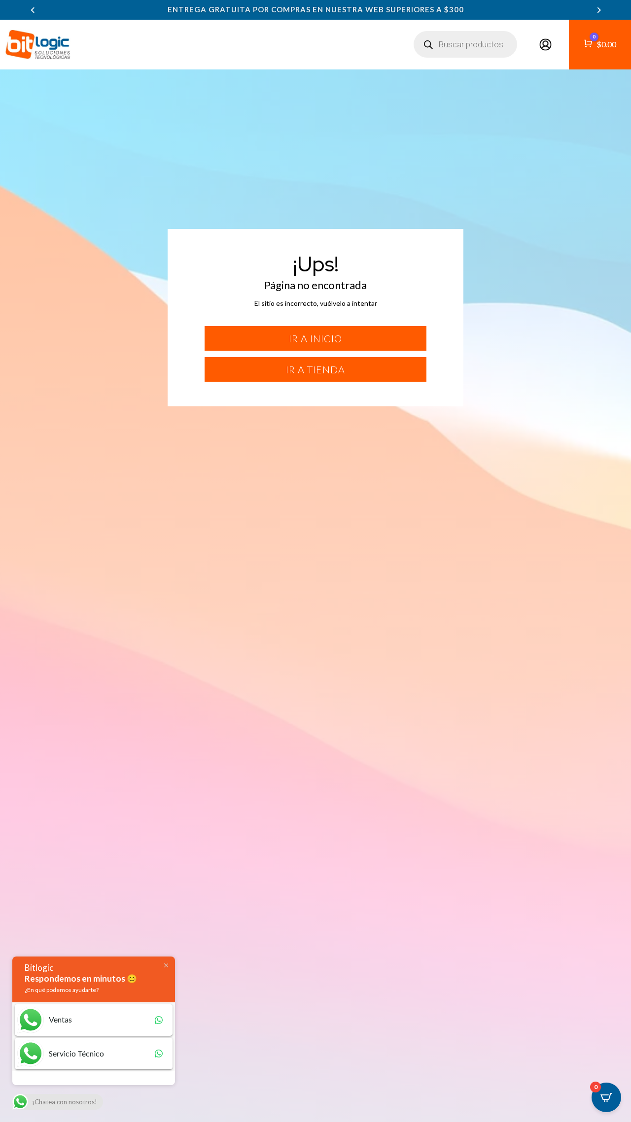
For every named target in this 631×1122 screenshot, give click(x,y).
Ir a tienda (315, 369)
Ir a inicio (315, 338)
